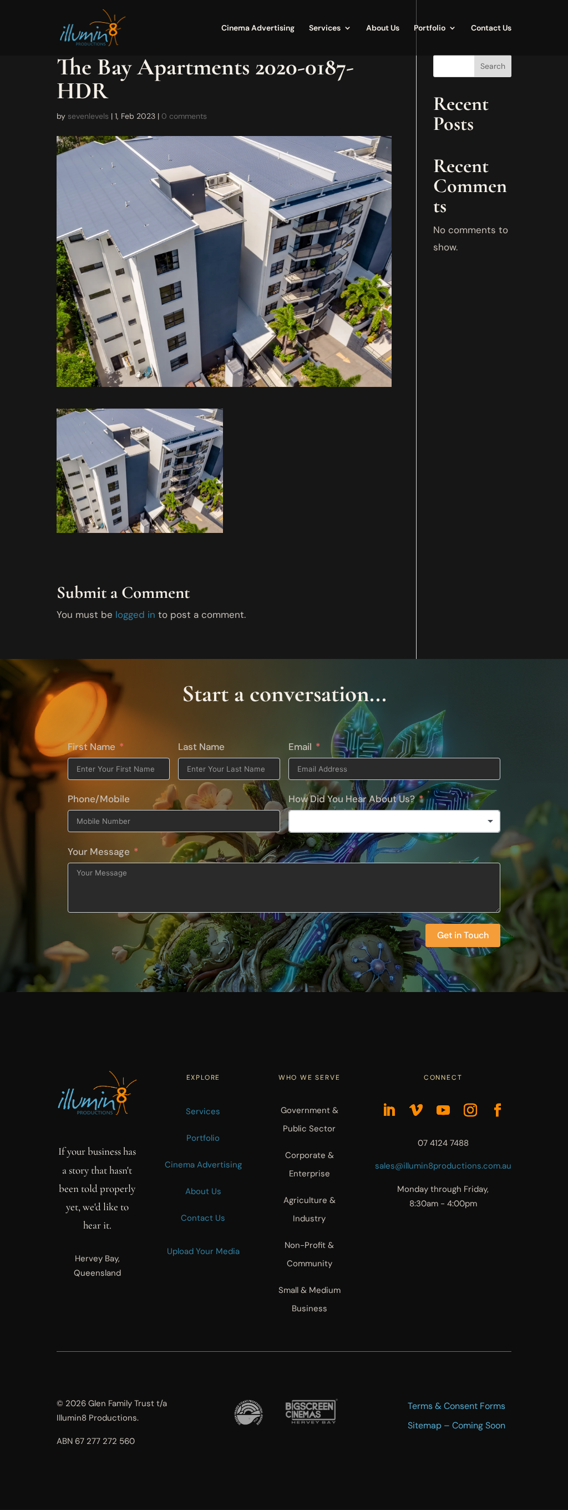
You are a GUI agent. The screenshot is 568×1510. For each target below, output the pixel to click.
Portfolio (429, 28)
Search (492, 66)
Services (325, 28)
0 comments (184, 116)
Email (300, 747)
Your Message (99, 851)
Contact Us (491, 28)
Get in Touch (463, 935)
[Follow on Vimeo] (416, 1110)
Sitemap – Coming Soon (456, 1425)
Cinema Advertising (258, 28)
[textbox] (394, 821)
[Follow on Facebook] (497, 1110)
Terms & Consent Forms (456, 1405)
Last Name (201, 747)
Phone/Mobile (99, 799)
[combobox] (394, 821)
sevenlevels (88, 116)
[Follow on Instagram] (470, 1110)
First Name (91, 747)
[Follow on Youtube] (443, 1110)
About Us (382, 28)
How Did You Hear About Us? (351, 799)
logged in (135, 614)
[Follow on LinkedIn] (389, 1110)
